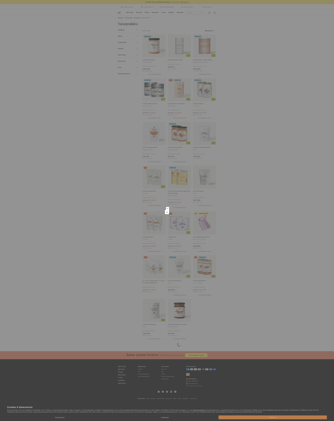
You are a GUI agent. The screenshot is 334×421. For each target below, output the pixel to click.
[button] (167, 208)
